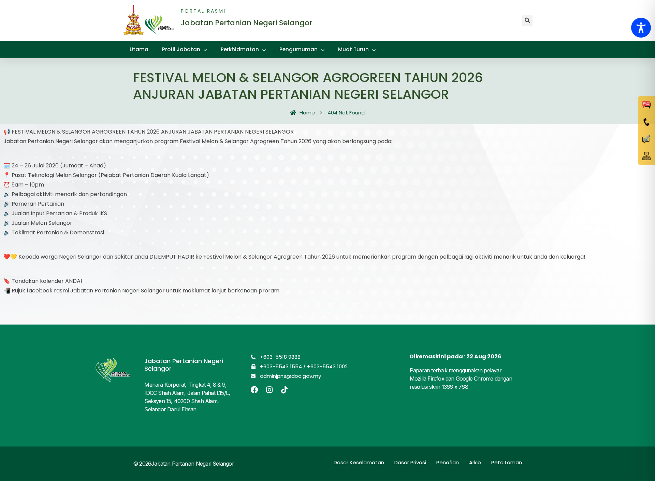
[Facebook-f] (254, 390)
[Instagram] (269, 390)
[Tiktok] (284, 390)
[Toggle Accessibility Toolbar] (641, 27)
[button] (527, 20)
